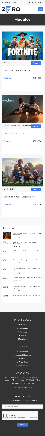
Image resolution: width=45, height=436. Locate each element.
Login (40, 2)
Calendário (23, 325)
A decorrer (36, 63)
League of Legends (23, 355)
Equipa (23, 335)
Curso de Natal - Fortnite (17, 70)
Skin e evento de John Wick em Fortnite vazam (26, 269)
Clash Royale (9, 189)
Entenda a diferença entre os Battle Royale (27, 277)
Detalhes (7, 78)
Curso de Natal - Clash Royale (20, 196)
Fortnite (7, 62)
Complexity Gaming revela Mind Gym (26, 260)
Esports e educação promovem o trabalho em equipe (27, 234)
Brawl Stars (23, 362)
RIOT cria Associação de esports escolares (26, 251)
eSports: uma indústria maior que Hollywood (24, 242)
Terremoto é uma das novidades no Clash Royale (27, 296)
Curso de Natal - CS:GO (16, 133)
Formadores (23, 328)
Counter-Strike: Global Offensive (17, 126)
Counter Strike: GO (23, 366)
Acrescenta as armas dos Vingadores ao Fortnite (26, 287)
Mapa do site (23, 339)
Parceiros (23, 332)
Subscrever (22, 425)
